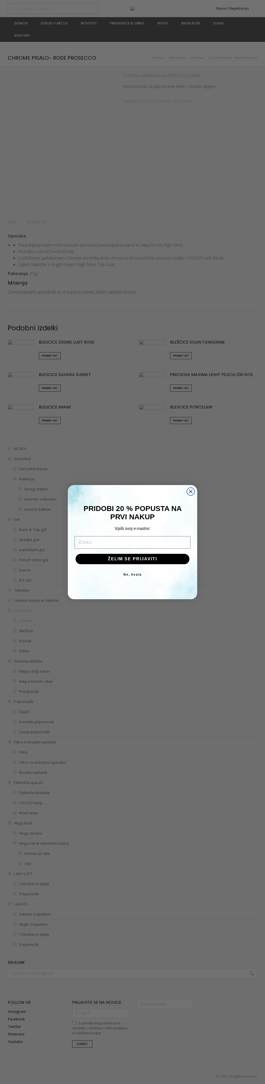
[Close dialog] (191, 491)
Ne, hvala (132, 574)
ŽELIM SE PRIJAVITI (132, 559)
